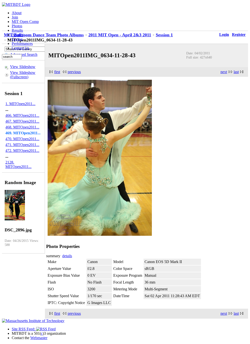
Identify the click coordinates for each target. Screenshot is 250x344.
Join (15, 17)
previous (74, 72)
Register (239, 34)
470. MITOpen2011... (22, 139)
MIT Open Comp (25, 22)
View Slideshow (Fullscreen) (22, 74)
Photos (17, 26)
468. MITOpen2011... (22, 127)
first (57, 72)
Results (17, 30)
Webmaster (38, 338)
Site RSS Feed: (24, 329)
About (16, 13)
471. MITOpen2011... (22, 145)
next (223, 72)
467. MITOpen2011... (22, 121)
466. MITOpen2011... (22, 115)
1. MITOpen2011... (20, 104)
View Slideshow (22, 67)
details (67, 256)
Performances (22, 43)
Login (224, 34)
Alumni (17, 35)
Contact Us (20, 48)
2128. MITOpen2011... (18, 164)
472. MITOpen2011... (22, 150)
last (236, 72)
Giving (17, 39)
